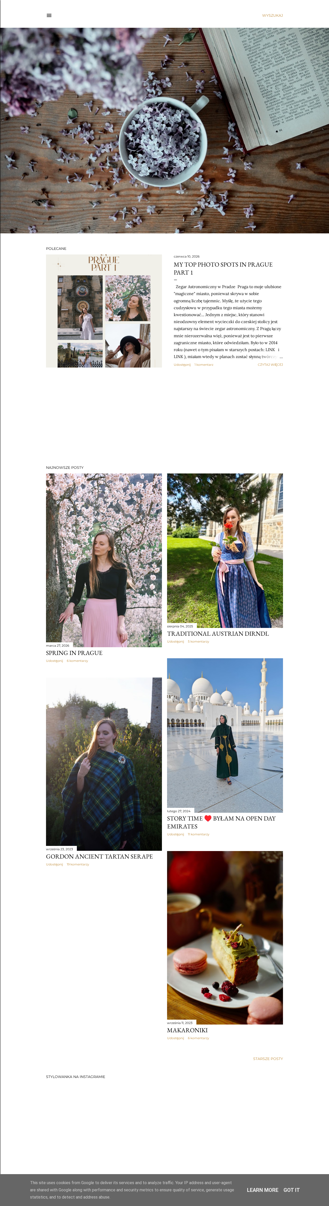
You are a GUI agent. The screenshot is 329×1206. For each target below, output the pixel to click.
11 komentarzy (198, 834)
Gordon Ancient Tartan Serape (99, 856)
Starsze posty (268, 1058)
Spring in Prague (74, 653)
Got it (292, 1190)
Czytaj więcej (270, 365)
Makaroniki (187, 1030)
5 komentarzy (198, 641)
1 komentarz (204, 365)
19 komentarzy (78, 864)
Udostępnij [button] (182, 365)
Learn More (262, 1190)
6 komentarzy (77, 661)
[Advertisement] (164, 416)
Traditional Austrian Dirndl (218, 633)
